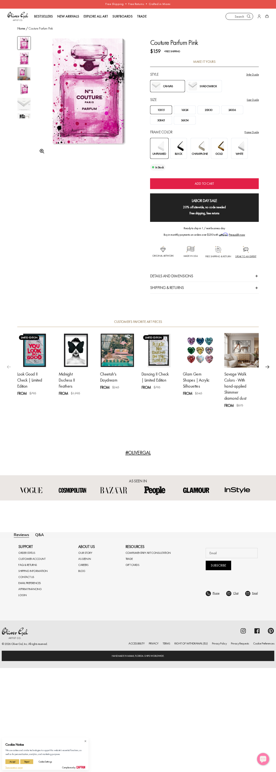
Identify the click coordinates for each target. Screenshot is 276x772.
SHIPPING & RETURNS (167, 287)
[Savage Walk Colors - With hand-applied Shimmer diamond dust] (241, 350)
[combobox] (239, 16)
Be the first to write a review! (138, 622)
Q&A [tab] (39, 534)
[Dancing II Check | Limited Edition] (158, 350)
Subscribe (218, 669)
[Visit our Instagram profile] (243, 734)
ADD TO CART (204, 183)
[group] (88, 100)
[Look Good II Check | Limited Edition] (34, 350)
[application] (263, 759)
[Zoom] (41, 151)
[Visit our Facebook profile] (257, 734)
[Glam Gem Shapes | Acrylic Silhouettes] (200, 350)
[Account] (259, 16)
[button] (267, 366)
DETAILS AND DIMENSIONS (171, 275)
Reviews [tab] (21, 534)
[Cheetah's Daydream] (117, 350)
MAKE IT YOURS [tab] (204, 62)
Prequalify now (237, 235)
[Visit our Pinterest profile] (270, 734)
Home (21, 28)
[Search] (249, 16)
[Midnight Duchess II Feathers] (76, 350)
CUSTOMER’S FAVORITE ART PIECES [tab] (138, 322)
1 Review (37, 401)
